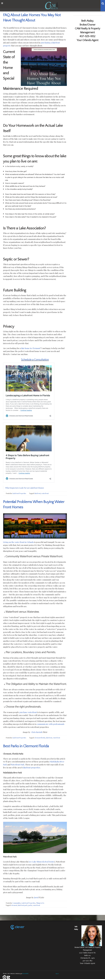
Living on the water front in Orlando (18, 542)
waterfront (45, 493)
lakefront (38, 493)
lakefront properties (31, 767)
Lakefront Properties (19, 493)
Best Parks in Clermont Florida (26, 746)
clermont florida (40, 738)
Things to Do (40, 903)
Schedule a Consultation (35, 359)
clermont (14, 905)
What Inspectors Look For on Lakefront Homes (24, 488)
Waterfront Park (17, 764)
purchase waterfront (28, 712)
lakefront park (22, 905)
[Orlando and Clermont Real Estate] (52, 5)
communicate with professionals (50, 724)
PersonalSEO (25, 974)
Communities (16, 903)
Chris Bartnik (36, 732)
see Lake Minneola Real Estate (41, 861)
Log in (57, 974)
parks (30, 905)
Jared (36, 897)
